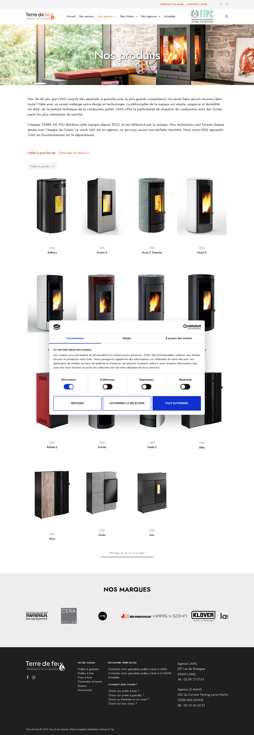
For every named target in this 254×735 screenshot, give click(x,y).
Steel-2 (151, 447)
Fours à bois (85, 677)
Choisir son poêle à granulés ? (126, 695)
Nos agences (149, 16)
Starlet (102, 447)
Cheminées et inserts (90, 682)
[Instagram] (34, 678)
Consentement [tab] (75, 338)
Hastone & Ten (106, 729)
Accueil (71, 16)
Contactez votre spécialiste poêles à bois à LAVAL (137, 669)
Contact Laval (197, 4)
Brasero (82, 686)
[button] (27, 616)
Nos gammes (105, 16)
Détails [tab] (127, 338)
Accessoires (85, 690)
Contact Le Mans (172, 4)
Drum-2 (201, 252)
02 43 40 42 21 (194, 705)
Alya (52, 539)
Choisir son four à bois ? (122, 704)
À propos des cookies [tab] (179, 338)
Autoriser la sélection (127, 403)
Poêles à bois (86, 673)
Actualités (169, 16)
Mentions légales (78, 729)
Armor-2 (102, 252)
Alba (202, 447)
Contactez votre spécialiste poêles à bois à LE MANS (139, 673)
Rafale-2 (52, 447)
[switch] (107, 386)
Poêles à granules (40, 166)
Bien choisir (127, 16)
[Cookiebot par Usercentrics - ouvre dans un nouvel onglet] (186, 326)
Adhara (52, 252)
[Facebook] (28, 677)
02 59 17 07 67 (194, 679)
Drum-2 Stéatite (152, 252)
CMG (52, 248)
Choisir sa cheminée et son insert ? (128, 699)
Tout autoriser (176, 403)
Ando (102, 535)
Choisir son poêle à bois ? (123, 691)
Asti (152, 535)
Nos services (86, 16)
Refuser (77, 403)
